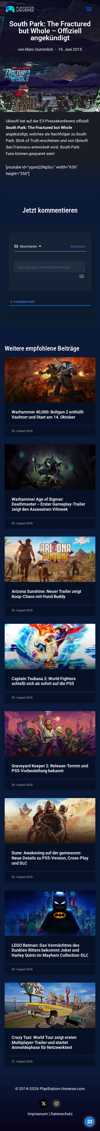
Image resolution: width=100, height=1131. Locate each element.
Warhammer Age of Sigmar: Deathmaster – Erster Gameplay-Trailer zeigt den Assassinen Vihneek (48, 504)
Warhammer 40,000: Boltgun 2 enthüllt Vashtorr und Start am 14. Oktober (47, 414)
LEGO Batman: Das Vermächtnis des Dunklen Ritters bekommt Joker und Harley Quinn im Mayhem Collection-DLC (50, 950)
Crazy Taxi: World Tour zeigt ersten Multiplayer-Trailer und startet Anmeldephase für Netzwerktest (44, 1042)
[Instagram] (56, 1103)
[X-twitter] (43, 1103)
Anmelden (78, 246)
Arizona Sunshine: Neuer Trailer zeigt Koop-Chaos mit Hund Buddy (46, 594)
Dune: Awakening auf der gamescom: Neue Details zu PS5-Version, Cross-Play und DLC (50, 857)
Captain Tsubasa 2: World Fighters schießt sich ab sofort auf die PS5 (44, 681)
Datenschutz (62, 1113)
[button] (89, 9)
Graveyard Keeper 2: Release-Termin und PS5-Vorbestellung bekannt (50, 768)
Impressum (38, 1113)
